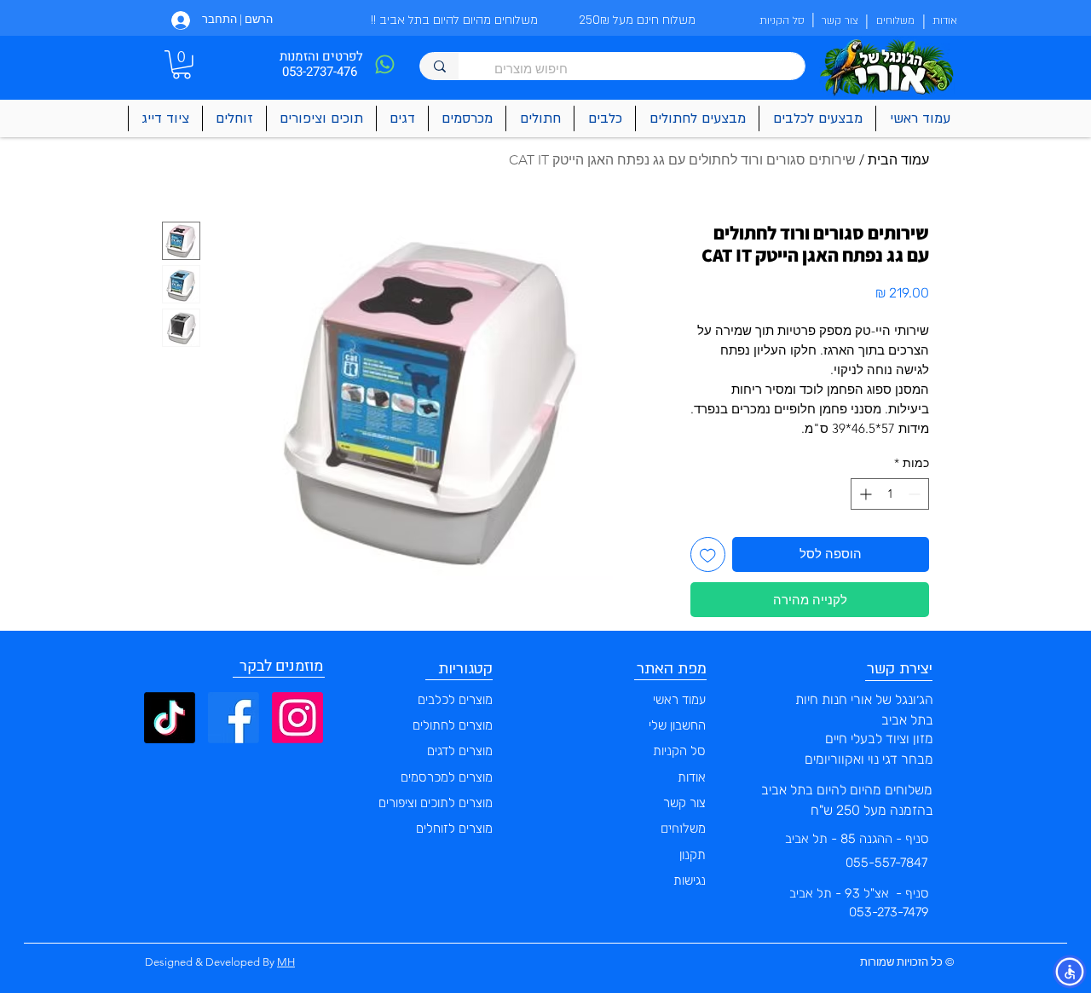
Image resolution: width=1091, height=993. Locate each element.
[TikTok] (169, 717)
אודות (692, 777)
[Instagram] (297, 717)
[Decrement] (915, 494)
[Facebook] (233, 717)
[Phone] (384, 64)
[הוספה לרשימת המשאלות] (707, 554)
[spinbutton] (890, 494)
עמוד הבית (898, 160)
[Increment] (864, 494)
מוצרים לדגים (460, 751)
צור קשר (684, 803)
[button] (182, 64)
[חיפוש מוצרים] (439, 66)
